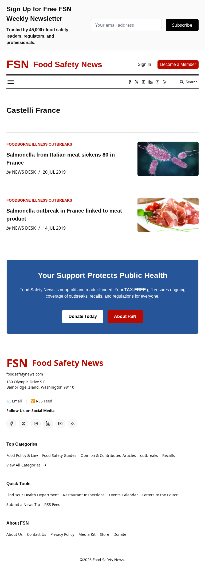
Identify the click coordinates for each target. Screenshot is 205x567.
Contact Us (36, 534)
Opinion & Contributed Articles (108, 455)
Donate (119, 534)
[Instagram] (143, 82)
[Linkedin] (150, 82)
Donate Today (83, 316)
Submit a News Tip (23, 504)
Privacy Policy (62, 534)
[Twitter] (137, 82)
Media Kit (87, 534)
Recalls (168, 455)
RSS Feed (52, 504)
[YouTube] (157, 82)
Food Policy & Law (22, 455)
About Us (14, 534)
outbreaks (149, 455)
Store (104, 534)
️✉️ (14, 401)
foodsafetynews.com (24, 374)
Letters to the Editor (160, 494)
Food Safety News (108, 559)
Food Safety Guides (59, 455)
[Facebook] (130, 82)
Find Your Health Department (32, 494)
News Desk (24, 172)
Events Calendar (123, 494)
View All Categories (23, 465)
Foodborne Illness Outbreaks (39, 144)
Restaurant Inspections (84, 494)
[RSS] (164, 82)
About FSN (125, 316)
